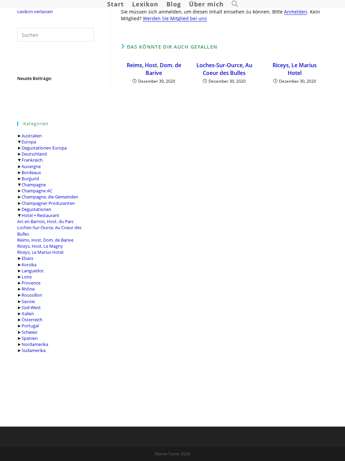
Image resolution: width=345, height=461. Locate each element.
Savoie (28, 301)
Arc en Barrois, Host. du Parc (45, 221)
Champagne (34, 185)
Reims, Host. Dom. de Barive (45, 240)
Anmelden (295, 11)
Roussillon (32, 295)
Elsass (27, 258)
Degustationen (36, 209)
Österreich (32, 320)
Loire (27, 277)
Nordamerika (35, 344)
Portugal (30, 326)
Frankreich (32, 160)
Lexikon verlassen (35, 11)
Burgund (30, 178)
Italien (28, 313)
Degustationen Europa (44, 148)
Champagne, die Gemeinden (50, 197)
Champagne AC (37, 191)
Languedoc (33, 271)
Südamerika (33, 350)
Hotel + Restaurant (40, 215)
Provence (31, 283)
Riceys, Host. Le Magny (40, 246)
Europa (29, 142)
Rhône (28, 289)
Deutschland (34, 154)
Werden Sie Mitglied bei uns (175, 18)
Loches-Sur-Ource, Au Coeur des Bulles (224, 68)
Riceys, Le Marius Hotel (40, 252)
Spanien (30, 338)
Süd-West (31, 307)
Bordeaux (31, 172)
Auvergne (31, 166)
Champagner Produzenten (48, 203)
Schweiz (29, 332)
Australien (32, 136)
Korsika (29, 265)
